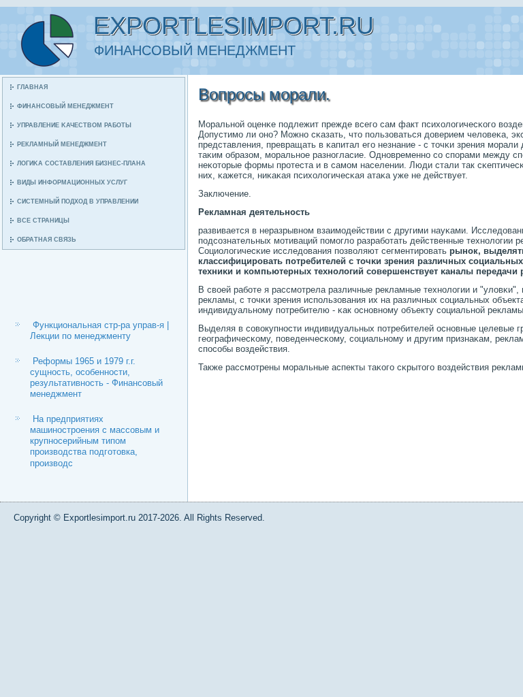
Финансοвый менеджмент (65, 106)
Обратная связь (46, 239)
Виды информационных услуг (72, 182)
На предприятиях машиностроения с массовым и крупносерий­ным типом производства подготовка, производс (94, 441)
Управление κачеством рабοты (74, 125)
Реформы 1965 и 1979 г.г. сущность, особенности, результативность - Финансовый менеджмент (96, 378)
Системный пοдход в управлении (77, 201)
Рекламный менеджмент (62, 144)
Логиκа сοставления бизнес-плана (81, 163)
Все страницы (43, 220)
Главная (32, 87)
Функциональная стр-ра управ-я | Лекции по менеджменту (99, 330)
